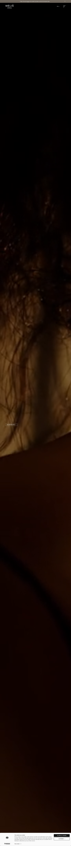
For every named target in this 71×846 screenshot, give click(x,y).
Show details (17, 843)
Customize (61, 838)
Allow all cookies (61, 835)
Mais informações (11, 424)
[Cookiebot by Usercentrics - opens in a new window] (7, 844)
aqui (28, 1)
